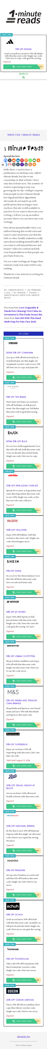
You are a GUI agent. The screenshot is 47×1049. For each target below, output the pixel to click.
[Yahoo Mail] (22, 164)
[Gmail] (10, 164)
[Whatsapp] (30, 160)
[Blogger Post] (14, 164)
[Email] (34, 160)
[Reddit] (14, 160)
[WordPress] (26, 164)
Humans (21, 292)
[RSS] (30, 164)
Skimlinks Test (23, 1037)
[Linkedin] (18, 160)
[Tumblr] (18, 164)
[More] (34, 164)
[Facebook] (5, 160)
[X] (10, 160)
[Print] (38, 160)
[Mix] (26, 160)
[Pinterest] (22, 160)
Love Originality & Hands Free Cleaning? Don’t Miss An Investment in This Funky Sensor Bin (23, 311)
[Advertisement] (23, 104)
